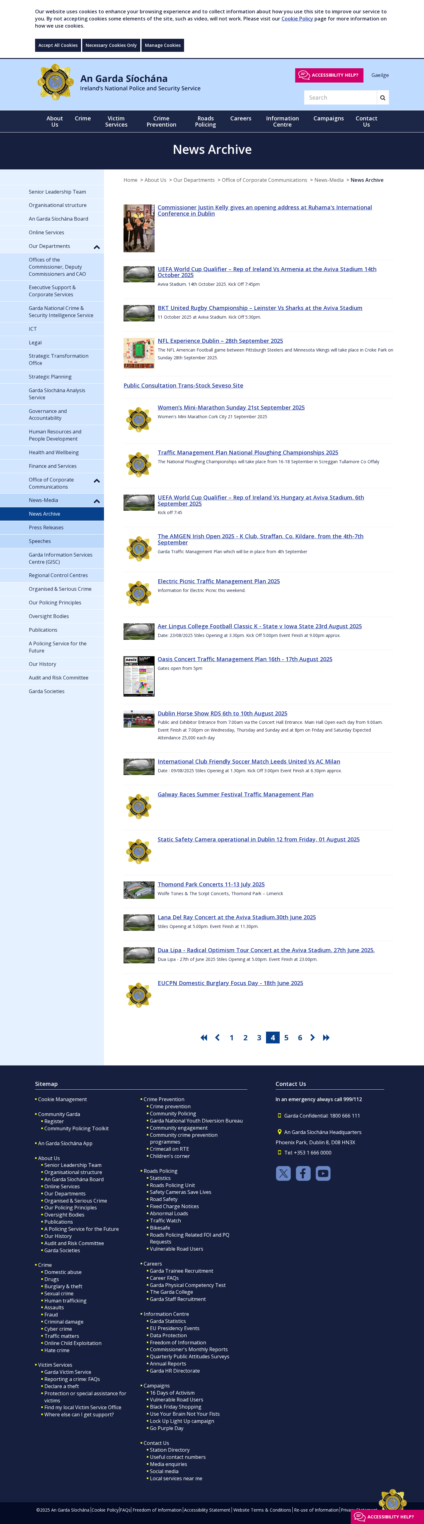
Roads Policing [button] (205, 121)
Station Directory (170, 1449)
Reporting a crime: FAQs (72, 1379)
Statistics (160, 1178)
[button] (96, 246)
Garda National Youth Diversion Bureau (196, 1120)
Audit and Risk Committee (74, 1243)
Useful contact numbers (178, 1457)
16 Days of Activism (172, 1392)
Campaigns (157, 1385)
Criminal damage (63, 1321)
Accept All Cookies (58, 45)
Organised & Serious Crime (75, 1200)
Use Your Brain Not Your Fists (185, 1413)
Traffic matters (61, 1336)
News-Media (329, 180)
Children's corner (170, 1156)
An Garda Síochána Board (74, 1179)
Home (131, 180)
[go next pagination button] (314, 1037)
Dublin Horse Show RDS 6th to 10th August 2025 (222, 713)
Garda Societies (62, 1250)
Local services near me (176, 1478)
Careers (153, 1263)
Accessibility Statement (207, 1510)
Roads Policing (161, 1171)
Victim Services (55, 1364)
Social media (164, 1471)
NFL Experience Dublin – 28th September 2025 (220, 340)
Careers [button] (240, 118)
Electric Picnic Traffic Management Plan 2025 (219, 581)
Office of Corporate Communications (264, 180)
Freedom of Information (178, 1342)
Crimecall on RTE (169, 1148)
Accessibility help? (335, 75)
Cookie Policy (297, 18)
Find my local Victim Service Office (82, 1407)
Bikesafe (160, 1227)
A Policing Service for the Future (81, 1229)
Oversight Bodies (64, 1214)
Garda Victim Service (67, 1372)
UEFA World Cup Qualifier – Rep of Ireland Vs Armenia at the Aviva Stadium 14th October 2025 (267, 272)
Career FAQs (164, 1278)
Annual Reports (168, 1363)
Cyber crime (58, 1328)
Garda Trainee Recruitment (181, 1270)
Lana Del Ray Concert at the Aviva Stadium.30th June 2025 (237, 917)
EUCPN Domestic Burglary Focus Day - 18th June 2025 (230, 983)
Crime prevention (170, 1106)
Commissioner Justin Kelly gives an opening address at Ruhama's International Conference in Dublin (265, 210)
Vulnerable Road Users (176, 1248)
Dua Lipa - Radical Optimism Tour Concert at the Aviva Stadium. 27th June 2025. (266, 950)
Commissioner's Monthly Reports (189, 1349)
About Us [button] (55, 121)
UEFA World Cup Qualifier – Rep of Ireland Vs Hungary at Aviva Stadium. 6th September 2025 (261, 500)
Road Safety (164, 1199)
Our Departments (194, 180)
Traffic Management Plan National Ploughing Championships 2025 (248, 452)
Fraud (51, 1314)
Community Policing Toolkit (76, 1128)
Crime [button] (83, 118)
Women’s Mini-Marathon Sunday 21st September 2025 (231, 407)
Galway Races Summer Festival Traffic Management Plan (235, 794)
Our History (58, 1236)
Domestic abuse (63, 1272)
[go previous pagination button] (218, 1037)
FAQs (125, 1510)
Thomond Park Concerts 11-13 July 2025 (211, 884)
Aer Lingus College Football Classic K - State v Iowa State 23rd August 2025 (260, 626)
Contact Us (156, 1443)
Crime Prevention (164, 1099)
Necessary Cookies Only (111, 45)
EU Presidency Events (175, 1328)
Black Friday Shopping (175, 1406)
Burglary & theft (63, 1286)
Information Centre (166, 1314)
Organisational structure (73, 1172)
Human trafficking (65, 1300)
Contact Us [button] (366, 121)
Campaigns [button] (328, 118)
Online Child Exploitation (72, 1343)
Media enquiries (168, 1464)
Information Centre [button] (282, 121)
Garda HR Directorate (175, 1370)
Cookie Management (62, 1099)
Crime (45, 1265)
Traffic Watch (165, 1220)
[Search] (383, 97)
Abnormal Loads (169, 1213)
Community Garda (59, 1114)
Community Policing (173, 1113)
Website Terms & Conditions (262, 1510)
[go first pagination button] (204, 1037)
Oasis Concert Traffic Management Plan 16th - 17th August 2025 (245, 659)
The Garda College (171, 1292)
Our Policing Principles (70, 1207)
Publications (58, 1221)
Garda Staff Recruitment (178, 1299)
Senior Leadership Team (72, 1165)
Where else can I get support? (79, 1414)
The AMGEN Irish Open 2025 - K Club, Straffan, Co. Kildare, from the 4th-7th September (260, 539)
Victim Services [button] (116, 121)
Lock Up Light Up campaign (182, 1421)
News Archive (367, 180)
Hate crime (57, 1350)
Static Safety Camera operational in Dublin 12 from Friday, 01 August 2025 (259, 839)
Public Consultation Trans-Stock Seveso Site (183, 385)
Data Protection (168, 1335)
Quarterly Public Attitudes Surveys (189, 1356)
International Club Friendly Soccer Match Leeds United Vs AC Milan (249, 761)
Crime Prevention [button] (161, 121)
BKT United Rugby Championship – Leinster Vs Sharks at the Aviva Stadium (260, 308)
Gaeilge (380, 74)
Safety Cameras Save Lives (180, 1192)
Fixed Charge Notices (174, 1206)
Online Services (62, 1186)
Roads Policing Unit (172, 1185)
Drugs (51, 1279)
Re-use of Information (316, 1510)
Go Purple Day (166, 1428)
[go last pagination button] (327, 1037)
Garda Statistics (168, 1321)
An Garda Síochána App (65, 1143)
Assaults (54, 1307)
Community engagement (179, 1127)
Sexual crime (59, 1293)
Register (54, 1121)
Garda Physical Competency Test (188, 1285)
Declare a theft (61, 1386)
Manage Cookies (163, 45)
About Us (155, 180)
